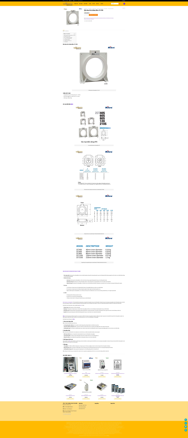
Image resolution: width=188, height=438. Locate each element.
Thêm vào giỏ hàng (70, 376)
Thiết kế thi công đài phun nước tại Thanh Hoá (111, 424)
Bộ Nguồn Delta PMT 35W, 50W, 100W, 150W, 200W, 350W (118, 396)
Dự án (90, 3)
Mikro (80, 305)
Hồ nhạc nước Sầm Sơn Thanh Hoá (110, 427)
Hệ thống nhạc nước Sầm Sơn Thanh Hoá (98, 427)
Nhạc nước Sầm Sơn (119, 427)
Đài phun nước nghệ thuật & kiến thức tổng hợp (94, 432)
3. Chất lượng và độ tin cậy (67, 40)
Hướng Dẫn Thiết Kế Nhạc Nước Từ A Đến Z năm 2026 (80, 428)
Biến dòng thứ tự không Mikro (67, 302)
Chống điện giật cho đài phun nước (72, 423)
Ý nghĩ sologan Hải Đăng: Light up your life (83, 424)
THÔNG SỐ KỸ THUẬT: (67, 36)
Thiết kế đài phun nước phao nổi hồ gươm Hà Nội (73, 427)
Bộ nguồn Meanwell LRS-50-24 (102, 395)
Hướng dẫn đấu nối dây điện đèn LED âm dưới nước (107, 433)
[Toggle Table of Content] (74, 34)
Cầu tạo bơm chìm (91, 426)
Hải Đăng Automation (72, 424)
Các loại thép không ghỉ (94, 430)
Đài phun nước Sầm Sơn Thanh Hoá (86, 427)
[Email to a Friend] (88, 21)
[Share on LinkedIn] (91, 21)
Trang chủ (85, 8)
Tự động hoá (94, 8)
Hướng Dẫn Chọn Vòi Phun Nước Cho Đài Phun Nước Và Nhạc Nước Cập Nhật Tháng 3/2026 (81, 429)
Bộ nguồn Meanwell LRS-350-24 (70, 395)
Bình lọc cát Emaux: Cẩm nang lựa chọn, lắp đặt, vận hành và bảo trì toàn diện (86, 433)
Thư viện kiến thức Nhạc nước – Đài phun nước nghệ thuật (77, 432)
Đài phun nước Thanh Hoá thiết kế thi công (94, 425)
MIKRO (72, 104)
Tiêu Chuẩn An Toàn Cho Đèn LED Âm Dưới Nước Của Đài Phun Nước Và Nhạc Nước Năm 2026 (102, 428)
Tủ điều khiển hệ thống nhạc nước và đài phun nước (70, 374)
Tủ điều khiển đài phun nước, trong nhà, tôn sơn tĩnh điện (117, 374)
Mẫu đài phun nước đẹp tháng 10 (108, 426)
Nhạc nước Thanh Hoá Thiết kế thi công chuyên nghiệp (78, 425)
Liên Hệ (102, 3)
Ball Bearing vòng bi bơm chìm (83, 426)
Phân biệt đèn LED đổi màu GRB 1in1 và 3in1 (97, 424)
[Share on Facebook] (85, 21)
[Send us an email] (124, 0)
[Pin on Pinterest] (89, 21)
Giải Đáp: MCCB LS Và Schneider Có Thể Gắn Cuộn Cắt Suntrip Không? (94, 434)
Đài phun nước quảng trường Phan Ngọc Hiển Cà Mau (110, 425)
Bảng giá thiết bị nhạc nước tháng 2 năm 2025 (114, 422)
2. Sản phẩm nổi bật (67, 39)
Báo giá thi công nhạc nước (118, 426)
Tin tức (93, 3)
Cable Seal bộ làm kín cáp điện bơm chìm (71, 426)
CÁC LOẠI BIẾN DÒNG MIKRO (68, 37)
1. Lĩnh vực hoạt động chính (68, 38)
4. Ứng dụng (66, 41)
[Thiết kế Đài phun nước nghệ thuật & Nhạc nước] (68, 4)
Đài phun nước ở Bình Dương (117, 423)
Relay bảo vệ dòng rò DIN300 (86, 373)
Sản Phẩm (85, 3)
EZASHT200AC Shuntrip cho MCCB (86, 395)
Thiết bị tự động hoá (100, 8)
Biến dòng (105, 8)
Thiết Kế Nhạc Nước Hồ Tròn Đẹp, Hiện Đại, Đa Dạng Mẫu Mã (110, 431)
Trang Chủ (76, 3)
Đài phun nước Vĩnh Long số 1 (102, 422)
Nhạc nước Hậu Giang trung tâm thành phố (90, 422)
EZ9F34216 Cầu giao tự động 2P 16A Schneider (101, 373)
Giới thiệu (80, 3)
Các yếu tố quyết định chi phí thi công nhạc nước (93, 431)
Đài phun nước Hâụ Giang (79, 422)
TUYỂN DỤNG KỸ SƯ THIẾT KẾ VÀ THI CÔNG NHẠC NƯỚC (77, 431)
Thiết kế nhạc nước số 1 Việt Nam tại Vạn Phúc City (104, 423)
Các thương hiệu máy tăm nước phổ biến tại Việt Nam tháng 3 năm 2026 (79, 430)
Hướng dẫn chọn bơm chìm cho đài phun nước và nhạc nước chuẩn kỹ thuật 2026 (108, 429)
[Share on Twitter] (86, 21)
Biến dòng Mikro (110, 8)
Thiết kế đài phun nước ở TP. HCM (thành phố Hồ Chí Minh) (87, 423)
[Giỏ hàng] (124, 3)
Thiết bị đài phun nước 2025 (98, 426)
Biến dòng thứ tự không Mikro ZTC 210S (69, 35)
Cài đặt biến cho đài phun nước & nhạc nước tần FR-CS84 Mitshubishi (109, 430)
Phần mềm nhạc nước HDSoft (70, 422)
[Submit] (119, 3)
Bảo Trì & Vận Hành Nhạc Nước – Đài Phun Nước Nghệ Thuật (111, 432)
